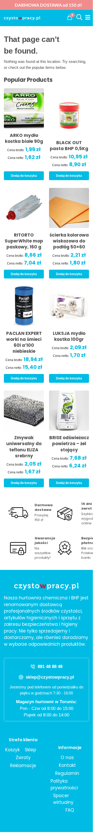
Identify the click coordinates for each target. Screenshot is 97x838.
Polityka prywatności (64, 784)
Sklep (30, 750)
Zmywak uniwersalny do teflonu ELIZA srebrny (24, 447)
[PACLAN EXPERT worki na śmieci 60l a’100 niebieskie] (24, 306)
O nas (67, 757)
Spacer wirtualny (63, 798)
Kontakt (67, 765)
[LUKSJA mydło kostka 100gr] (69, 306)
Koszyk (12, 750)
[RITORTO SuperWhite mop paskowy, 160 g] (24, 208)
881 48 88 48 (50, 666)
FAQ (70, 810)
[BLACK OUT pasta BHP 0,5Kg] (69, 112)
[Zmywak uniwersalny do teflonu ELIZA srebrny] (24, 411)
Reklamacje (23, 765)
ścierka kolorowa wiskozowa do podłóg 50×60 (69, 241)
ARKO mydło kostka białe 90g (24, 138)
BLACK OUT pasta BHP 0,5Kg (69, 146)
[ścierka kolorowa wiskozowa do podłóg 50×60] (69, 208)
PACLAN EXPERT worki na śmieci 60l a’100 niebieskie (24, 342)
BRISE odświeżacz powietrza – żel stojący (69, 444)
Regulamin (67, 773)
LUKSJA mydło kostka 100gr (69, 336)
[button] (70, 17)
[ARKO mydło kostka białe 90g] (24, 108)
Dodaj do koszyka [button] (24, 176)
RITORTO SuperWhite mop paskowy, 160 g (24, 241)
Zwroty (23, 757)
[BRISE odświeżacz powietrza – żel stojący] (69, 411)
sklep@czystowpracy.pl (50, 677)
